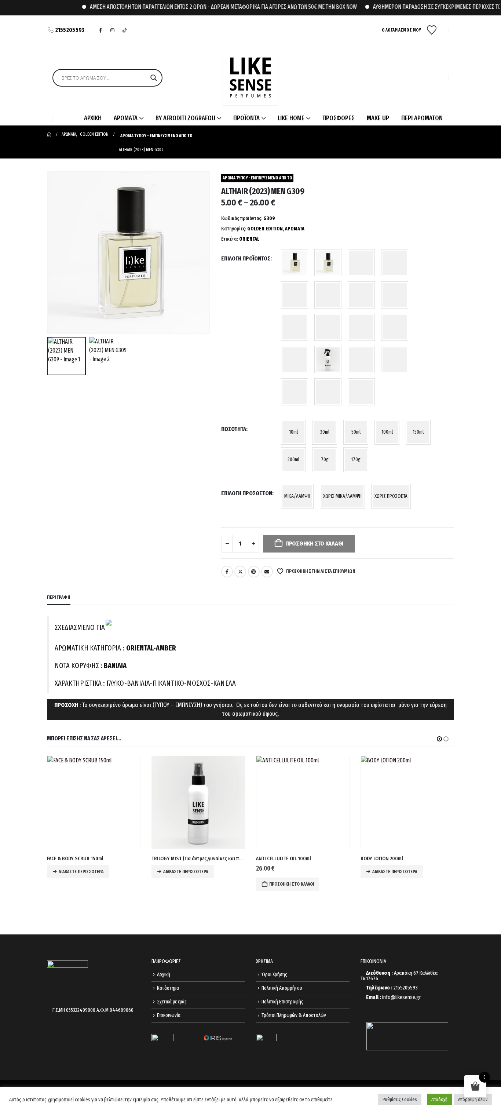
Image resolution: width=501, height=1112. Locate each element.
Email (267, 571)
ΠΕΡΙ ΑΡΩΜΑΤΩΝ (422, 118)
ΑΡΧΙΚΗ (93, 118)
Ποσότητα (233, 429)
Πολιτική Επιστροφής (282, 1002)
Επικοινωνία (168, 1015)
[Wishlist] (432, 30)
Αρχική (163, 974)
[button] (48, 252)
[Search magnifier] (154, 78)
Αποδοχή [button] (439, 1099)
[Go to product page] (93, 802)
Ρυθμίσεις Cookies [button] (400, 1099)
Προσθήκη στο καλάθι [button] (187, 884)
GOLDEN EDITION (265, 229)
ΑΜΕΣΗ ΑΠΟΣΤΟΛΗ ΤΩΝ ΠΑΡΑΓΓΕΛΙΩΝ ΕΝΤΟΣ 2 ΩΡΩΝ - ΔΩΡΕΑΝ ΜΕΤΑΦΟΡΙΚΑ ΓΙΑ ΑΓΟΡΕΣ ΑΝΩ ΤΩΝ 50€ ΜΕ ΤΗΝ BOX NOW (204, 6)
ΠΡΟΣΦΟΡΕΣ (338, 118)
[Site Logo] (250, 77)
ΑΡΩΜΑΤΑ (294, 229)
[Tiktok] (125, 30)
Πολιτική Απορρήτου (282, 988)
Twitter (240, 571)
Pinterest (254, 571)
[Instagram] (112, 30)
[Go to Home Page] (49, 134)
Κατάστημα (168, 988)
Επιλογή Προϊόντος (245, 258)
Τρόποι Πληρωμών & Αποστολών (294, 1015)
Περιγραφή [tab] (58, 597)
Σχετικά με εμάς (172, 1002)
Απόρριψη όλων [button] (472, 1099)
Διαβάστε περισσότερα (81, 871)
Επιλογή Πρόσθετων (246, 493)
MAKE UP (378, 118)
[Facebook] (100, 30)
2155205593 (70, 29)
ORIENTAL (249, 239)
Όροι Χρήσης (274, 974)
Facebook (227, 571)
